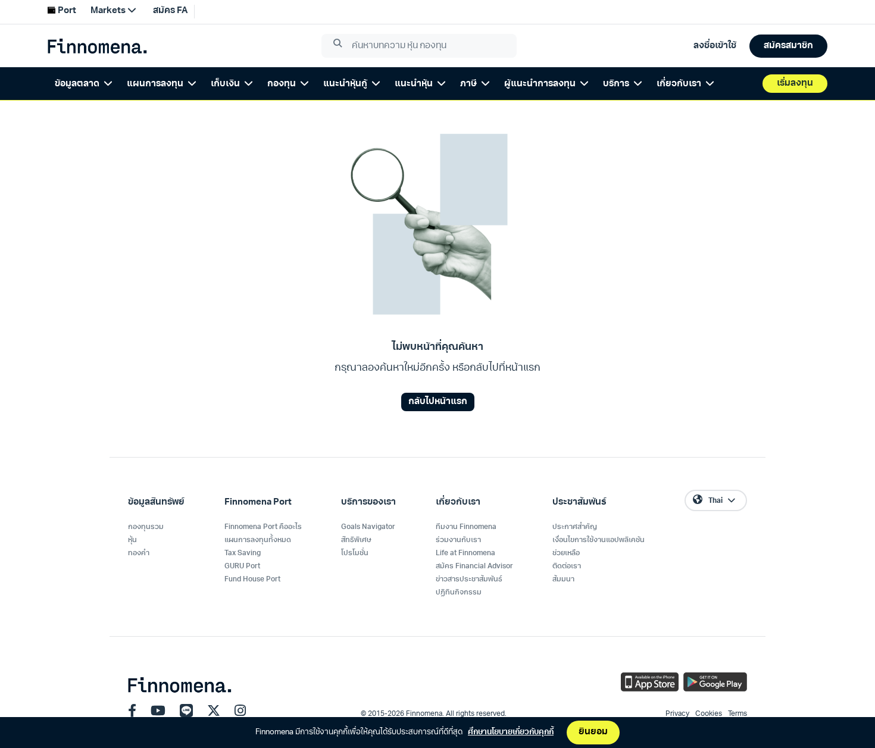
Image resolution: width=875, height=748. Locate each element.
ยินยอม (593, 732)
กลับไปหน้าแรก (437, 402)
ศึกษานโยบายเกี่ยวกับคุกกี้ (511, 732)
